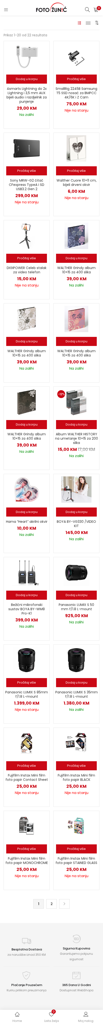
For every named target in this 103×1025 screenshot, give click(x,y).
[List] (88, 22)
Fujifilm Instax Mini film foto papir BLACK (76, 777)
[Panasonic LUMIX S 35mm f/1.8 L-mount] (76, 660)
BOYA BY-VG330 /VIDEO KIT (76, 523)
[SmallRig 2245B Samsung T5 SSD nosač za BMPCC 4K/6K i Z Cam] (76, 56)
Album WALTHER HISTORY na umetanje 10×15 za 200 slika (76, 438)
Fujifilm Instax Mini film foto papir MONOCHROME (27, 860)
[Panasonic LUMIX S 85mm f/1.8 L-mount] (26, 660)
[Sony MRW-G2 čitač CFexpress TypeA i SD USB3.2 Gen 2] (26, 148)
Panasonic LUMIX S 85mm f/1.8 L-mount (26, 694)
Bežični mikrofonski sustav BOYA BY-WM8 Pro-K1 (26, 609)
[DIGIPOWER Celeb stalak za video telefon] (26, 235)
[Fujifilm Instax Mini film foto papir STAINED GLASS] (76, 826)
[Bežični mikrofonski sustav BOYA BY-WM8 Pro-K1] (27, 572)
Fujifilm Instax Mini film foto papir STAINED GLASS (76, 860)
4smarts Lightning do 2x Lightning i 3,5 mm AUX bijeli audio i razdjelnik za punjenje (26, 95)
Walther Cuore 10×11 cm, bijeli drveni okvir (77, 182)
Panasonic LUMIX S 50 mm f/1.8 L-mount (76, 607)
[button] (95, 10)
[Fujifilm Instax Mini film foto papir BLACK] (76, 743)
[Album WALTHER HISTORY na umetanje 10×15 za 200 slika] (76, 401)
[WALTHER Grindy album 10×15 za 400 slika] (76, 235)
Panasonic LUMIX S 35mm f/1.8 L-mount (76, 694)
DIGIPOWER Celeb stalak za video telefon (26, 270)
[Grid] (79, 22)
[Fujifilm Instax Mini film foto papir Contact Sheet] (26, 743)
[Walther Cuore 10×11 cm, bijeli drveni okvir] (76, 148)
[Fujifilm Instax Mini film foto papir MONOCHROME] (26, 826)
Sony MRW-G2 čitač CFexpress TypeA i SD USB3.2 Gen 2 (26, 184)
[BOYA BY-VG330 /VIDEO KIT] (76, 489)
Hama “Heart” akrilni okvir (26, 521)
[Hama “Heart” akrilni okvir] (26, 489)
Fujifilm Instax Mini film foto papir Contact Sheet (27, 777)
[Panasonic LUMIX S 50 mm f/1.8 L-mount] (76, 572)
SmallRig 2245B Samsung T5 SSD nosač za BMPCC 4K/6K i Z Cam (76, 92)
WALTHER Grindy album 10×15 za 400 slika (76, 270)
